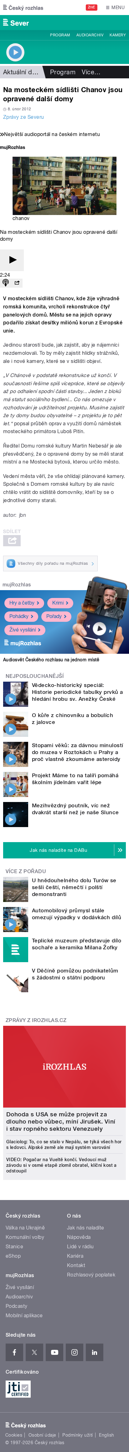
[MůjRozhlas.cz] (12, 148)
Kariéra (75, 1256)
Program (60, 35)
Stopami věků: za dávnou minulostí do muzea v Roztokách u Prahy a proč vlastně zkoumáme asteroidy (77, 752)
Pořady (54, 616)
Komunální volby (25, 1237)
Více (91, 72)
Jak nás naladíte (85, 1228)
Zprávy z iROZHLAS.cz (36, 1020)
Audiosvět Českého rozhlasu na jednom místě (51, 659)
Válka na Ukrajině (25, 1228)
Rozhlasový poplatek (91, 1275)
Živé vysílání (22, 630)
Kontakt (76, 1265)
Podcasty (17, 1306)
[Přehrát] (12, 260)
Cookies (13, 1435)
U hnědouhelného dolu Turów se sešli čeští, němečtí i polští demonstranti (74, 887)
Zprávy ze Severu (23, 117)
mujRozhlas (17, 585)
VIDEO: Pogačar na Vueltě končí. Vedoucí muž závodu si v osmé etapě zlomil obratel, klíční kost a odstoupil (61, 1165)
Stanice (14, 1247)
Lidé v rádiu (80, 1247)
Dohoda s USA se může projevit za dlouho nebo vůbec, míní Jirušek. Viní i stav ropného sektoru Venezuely (61, 1121)
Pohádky (18, 616)
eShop (13, 1256)
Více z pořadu (26, 871)
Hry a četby (21, 603)
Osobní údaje (42, 1435)
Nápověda (79, 1237)
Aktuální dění (22, 72)
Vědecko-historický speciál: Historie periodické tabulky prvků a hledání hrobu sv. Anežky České (77, 692)
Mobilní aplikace (24, 1315)
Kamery (118, 35)
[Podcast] (5, 283)
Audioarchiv (89, 35)
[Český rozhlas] (23, 7)
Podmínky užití (77, 1435)
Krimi (58, 603)
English (106, 1435)
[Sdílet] (17, 283)
